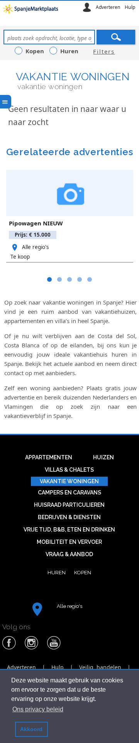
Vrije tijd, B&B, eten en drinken (69, 529)
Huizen (103, 457)
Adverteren (108, 7)
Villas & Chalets (69, 470)
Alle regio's (35, 247)
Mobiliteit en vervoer (69, 542)
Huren (56, 572)
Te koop (20, 256)
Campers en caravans (69, 492)
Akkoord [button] (31, 729)
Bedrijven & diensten (69, 517)
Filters (104, 51)
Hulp (130, 7)
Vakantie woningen (73, 77)
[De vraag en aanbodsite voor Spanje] (32, 11)
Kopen (82, 572)
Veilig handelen (100, 667)
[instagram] (32, 648)
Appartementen (48, 457)
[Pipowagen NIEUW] (69, 193)
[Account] (87, 7)
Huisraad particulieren (69, 505)
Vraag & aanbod (69, 554)
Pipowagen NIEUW (36, 223)
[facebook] (9, 648)
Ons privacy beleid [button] (37, 709)
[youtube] (54, 648)
